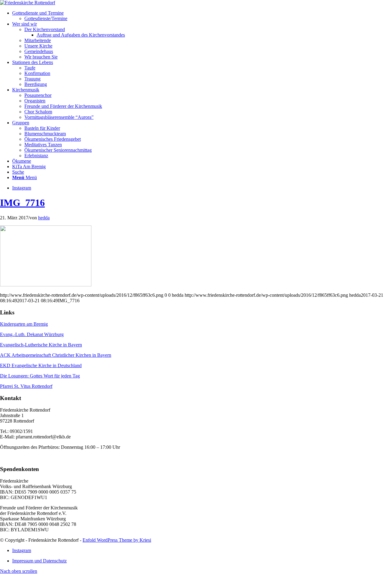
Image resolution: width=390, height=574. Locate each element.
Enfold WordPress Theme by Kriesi (117, 540)
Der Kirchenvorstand (44, 29)
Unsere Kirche (38, 45)
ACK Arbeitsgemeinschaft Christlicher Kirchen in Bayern (55, 355)
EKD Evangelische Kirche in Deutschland (41, 365)
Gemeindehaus (38, 51)
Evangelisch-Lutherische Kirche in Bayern (41, 344)
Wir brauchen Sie (41, 56)
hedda (44, 217)
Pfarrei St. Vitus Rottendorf (26, 386)
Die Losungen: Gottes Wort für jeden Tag (40, 375)
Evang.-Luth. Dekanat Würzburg (32, 334)
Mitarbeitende (37, 40)
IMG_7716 (22, 202)
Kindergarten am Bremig (24, 324)
